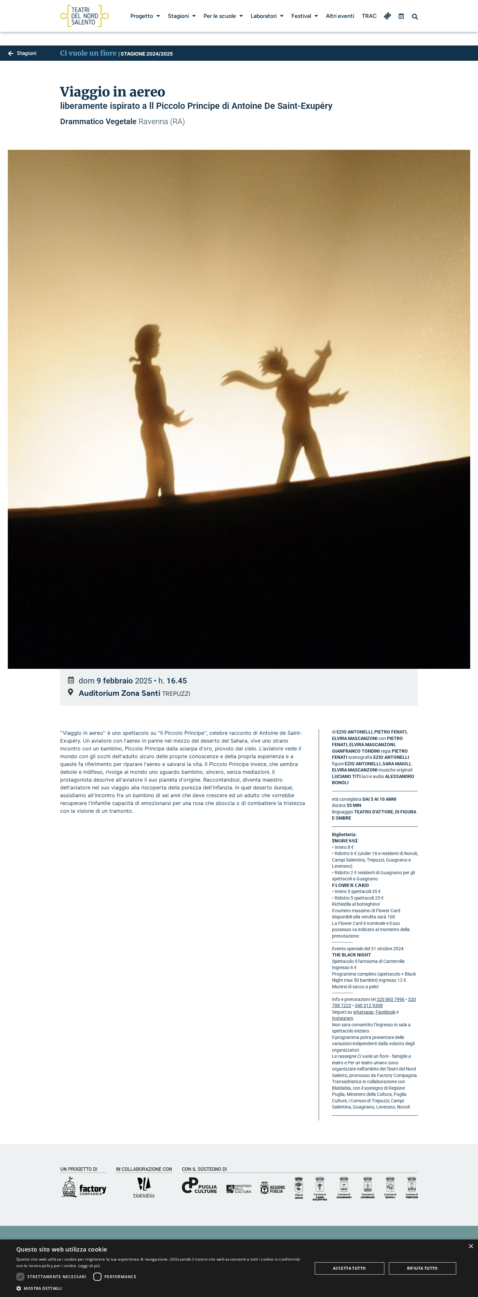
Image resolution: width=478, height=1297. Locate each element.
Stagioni (178, 15)
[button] (415, 16)
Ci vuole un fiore (88, 53)
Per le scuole (220, 15)
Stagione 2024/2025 (145, 54)
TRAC (369, 15)
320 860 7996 (391, 999)
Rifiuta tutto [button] (422, 1268)
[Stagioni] (11, 53)
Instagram (342, 1018)
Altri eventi (340, 15)
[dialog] (239, 1268)
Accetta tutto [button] (349, 1268)
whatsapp (363, 1012)
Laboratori (264, 15)
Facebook (385, 1012)
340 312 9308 (369, 1005)
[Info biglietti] (388, 16)
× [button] (470, 1246)
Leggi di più (89, 1265)
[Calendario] (401, 16)
